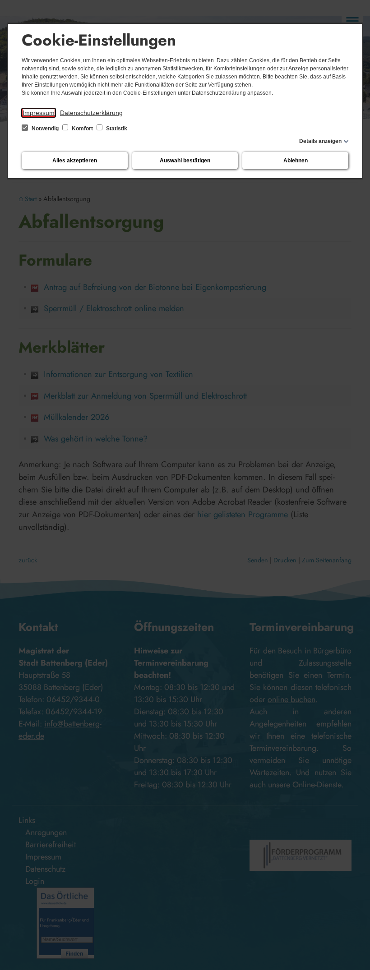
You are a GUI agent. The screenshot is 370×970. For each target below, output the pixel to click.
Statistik (116, 128)
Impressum (39, 112)
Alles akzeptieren (74, 160)
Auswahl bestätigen (185, 160)
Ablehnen (295, 160)
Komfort (82, 128)
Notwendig (45, 128)
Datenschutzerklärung (91, 112)
